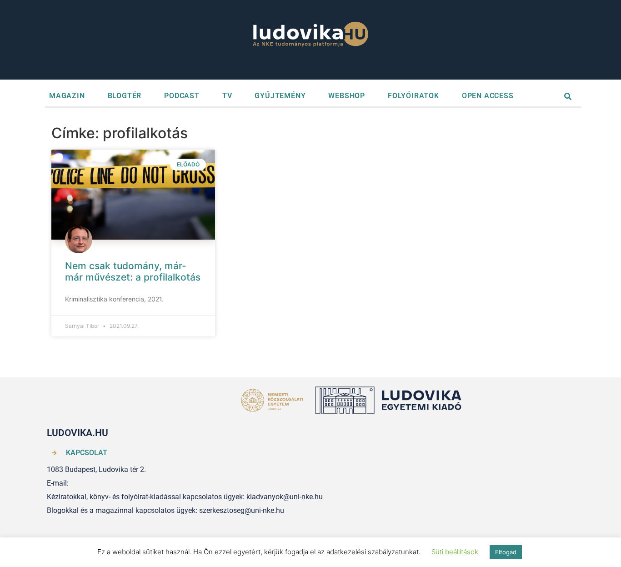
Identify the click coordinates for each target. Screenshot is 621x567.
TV (227, 95)
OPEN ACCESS (488, 95)
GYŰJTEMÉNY (280, 95)
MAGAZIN (67, 95)
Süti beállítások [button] (454, 551)
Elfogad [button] (505, 552)
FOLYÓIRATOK (413, 95)
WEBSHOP (346, 95)
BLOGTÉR (125, 95)
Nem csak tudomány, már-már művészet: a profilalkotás (132, 271)
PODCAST (182, 95)
